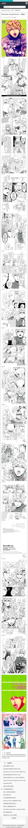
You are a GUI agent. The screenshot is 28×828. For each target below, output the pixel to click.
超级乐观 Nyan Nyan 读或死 (10, 815)
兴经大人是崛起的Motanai (9, 806)
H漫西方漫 (17, 10)
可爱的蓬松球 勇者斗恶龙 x (9, 803)
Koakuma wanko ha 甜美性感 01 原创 (12, 800)
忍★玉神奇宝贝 (7, 794)
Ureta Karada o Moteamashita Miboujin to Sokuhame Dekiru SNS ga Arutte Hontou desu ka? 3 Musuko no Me (14, 756)
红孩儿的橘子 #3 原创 (8, 766)
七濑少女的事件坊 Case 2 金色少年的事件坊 (13, 777)
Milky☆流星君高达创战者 (9, 792)
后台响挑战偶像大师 (8, 789)
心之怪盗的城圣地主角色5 (9, 797)
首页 (12, 10)
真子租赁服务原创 (7, 812)
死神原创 (8, 753)
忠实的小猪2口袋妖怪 (8, 786)
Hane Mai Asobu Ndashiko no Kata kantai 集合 (14, 809)
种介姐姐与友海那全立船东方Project (12, 768)
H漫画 (3, 3)
